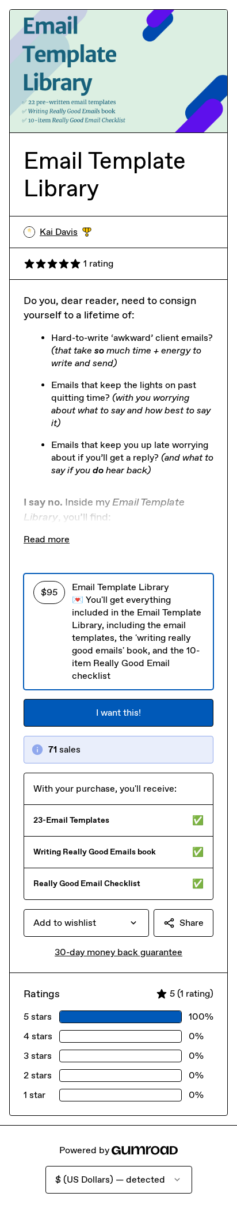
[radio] (118, 631)
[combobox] (86, 923)
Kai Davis (65, 232)
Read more (47, 539)
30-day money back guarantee (118, 952)
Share (191, 922)
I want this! (118, 712)
